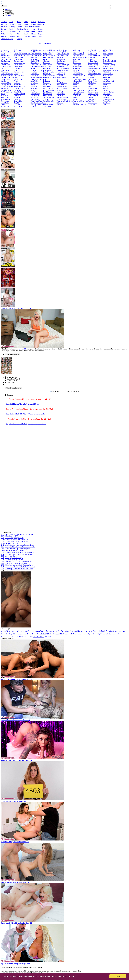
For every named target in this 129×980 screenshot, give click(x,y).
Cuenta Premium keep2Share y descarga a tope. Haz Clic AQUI (29, 409)
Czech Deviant (5, 65)
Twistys (75, 103)
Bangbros (34, 57)
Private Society (35, 94)
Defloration (46, 68)
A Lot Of (111, 631)
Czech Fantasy (18, 65)
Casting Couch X (19, 61)
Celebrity (12, 26)
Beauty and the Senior (80, 57)
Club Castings (61, 61)
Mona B (75, 631)
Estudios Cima (48, 70)
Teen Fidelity (18, 101)
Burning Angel (93, 59)
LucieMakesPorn (62, 83)
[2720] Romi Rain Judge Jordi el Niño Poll (14, 539)
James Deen (92, 79)
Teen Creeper (5, 101)
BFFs (104, 52)
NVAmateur (5, 88)
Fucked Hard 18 (108, 74)
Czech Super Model (37, 66)
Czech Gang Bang (36, 65)
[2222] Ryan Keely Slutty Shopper (12, 559)
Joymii (16, 81)
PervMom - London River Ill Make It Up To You (16, 308)
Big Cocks (12, 24)
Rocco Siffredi (93, 95)
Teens (40, 36)
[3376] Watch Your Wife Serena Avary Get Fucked (17, 534)
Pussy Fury (17, 95)
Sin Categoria (35, 99)
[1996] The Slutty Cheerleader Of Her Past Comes (17, 569)
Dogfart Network (108, 68)
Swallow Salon (61, 99)
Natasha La (111, 634)
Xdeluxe (33, 106)
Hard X (16, 77)
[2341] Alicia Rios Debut (9, 556)
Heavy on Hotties (36, 77)
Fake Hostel (76, 72)
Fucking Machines (7, 75)
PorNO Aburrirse (6, 92)
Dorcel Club (5, 70)
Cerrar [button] (118, 976)
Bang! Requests (78, 55)
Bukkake (4, 26)
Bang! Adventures (36, 54)
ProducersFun (47, 94)
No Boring (76, 88)
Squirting (27, 36)
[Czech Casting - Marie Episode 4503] (32, 799)
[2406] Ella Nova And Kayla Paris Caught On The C (18, 549)
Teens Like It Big (48, 101)
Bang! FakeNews (78, 54)
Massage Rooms (6, 85)
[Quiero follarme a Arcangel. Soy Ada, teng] (32, 718)
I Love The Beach (6, 79)
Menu (4, 6)
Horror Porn (76, 77)
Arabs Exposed (48, 52)
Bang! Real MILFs (49, 55)
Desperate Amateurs (63, 68)
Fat (39, 26)
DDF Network (77, 66)
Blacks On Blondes (7, 59)
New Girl (3, 631)
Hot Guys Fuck (107, 77)
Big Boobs (41, 22)
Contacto (8, 15)
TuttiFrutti (60, 103)
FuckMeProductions (94, 74)
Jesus (105, 634)
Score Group (5, 97)
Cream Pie (27, 26)
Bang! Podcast (5, 55)
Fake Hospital (61, 72)
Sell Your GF (35, 97)
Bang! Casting (47, 54)
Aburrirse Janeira (78, 634)
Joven (85, 634)
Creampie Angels (19, 63)
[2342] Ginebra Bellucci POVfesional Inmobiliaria (17, 554)
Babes (3, 54)
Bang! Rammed (36, 55)
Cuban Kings (35, 63)
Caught (11, 634)
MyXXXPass (77, 86)
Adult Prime (76, 50)
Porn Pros (34, 92)
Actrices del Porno (49, 50)
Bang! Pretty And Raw (21, 55)
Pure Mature (106, 94)
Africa (59, 633)
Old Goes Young (6, 90)
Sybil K (90, 631)
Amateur (4, 22)
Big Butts (4, 24)
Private (3, 94)
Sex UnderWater (48, 97)
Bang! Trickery (5, 57)
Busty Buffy (106, 59)
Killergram (46, 81)
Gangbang (20, 29)
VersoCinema (92, 103)
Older (3, 34)
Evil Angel (76, 70)
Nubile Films (92, 88)
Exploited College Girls (110, 70)
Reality (3, 36)
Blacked (105, 57)
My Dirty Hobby (62, 86)
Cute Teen (54, 631)
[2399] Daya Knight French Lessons (12, 550)
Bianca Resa (5, 634)
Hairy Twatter (107, 75)
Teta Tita (91, 101)
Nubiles (105, 88)
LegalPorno (34, 83)
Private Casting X (19, 94)
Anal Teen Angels (36, 52)
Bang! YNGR (18, 57)
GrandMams (60, 75)
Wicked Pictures (48, 105)
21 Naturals (4, 50)
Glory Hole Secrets (49, 75)
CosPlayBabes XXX (109, 61)
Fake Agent (4, 72)
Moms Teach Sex (19, 86)
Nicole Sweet (47, 636)
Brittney (50, 634)
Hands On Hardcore (7, 77)
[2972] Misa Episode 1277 (9, 536)
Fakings (16, 74)
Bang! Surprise (107, 55)
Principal (7, 9)
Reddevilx (60, 95)
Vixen (3, 105)
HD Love (91, 75)
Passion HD (60, 90)
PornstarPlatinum (93, 92)
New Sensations (62, 88)
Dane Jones (4, 68)
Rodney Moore (107, 95)
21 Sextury (17, 50)
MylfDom (106, 86)
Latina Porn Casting (109, 81)
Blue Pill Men (18, 59)
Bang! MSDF (92, 54)
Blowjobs (34, 24)
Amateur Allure (6, 52)
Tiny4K (16, 103)
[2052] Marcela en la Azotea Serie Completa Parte (17, 565)
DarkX (33, 68)
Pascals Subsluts (48, 90)
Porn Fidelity (18, 92)
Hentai (40, 29)
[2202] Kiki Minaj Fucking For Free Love (14, 563)
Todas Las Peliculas (44, 43)
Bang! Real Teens (62, 55)
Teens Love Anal (120, 631)
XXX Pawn (18, 106)
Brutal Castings (77, 59)
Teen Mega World (36, 101)
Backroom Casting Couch (22, 54)
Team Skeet (92, 99)
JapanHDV (106, 79)
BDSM (33, 22)
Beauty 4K (60, 57)
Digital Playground (94, 68)
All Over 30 (92, 50)
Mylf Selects (92, 634)
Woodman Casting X (79, 105)
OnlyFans (17, 90)
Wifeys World (61, 105)
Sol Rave (44, 633)
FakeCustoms (107, 72)
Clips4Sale (46, 61)
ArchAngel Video (62, 52)
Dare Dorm (17, 68)
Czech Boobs (77, 63)
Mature (40, 31)
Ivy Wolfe (62, 631)
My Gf (8, 631)
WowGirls (91, 105)
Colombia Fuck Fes (100, 631)
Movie (20, 631)
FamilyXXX (35, 74)
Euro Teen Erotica (62, 70)
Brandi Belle (35, 59)
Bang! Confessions (63, 54)
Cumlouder (60, 63)
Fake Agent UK (19, 72)
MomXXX (106, 85)
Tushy (45, 103)
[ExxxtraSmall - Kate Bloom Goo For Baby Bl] (32, 921)
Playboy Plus (92, 90)
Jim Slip (3, 81)
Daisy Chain (100, 634)
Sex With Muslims (62, 97)
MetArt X (34, 85)
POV (18, 34)
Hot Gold (91, 77)
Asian (19, 22)
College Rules (92, 61)
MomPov (91, 85)
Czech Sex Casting (109, 65)
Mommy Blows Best (7, 86)
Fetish (11, 29)
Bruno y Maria (61, 59)
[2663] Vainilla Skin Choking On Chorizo (14, 541)
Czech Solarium (6, 66)
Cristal (68, 631)
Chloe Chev (38, 636)
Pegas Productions (78, 90)
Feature (3, 29)
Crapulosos (4, 63)
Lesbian (26, 31)
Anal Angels (18, 52)
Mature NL (17, 85)
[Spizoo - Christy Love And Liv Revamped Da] (32, 677)
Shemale (12, 36)
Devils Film (76, 68)
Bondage (41, 24)
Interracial (12, 31)
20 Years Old (67, 634)
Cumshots (34, 26)
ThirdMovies (5, 103)
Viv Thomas (106, 103)
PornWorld (60, 92)
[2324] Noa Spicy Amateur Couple (12, 558)
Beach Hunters (48, 57)
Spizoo (45, 99)
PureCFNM (4, 95)
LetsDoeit (46, 83)
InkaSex (45, 79)
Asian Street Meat (94, 52)
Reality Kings (47, 95)
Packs (32, 90)
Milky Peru (60, 85)
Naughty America (19, 88)
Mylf (90, 86)
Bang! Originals (108, 54)
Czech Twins (47, 66)
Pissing (33, 34)
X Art (104, 105)
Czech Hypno (77, 65)
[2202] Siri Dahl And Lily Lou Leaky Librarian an (17, 561)
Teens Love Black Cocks (65, 101)
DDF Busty (60, 66)
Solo (18, 36)
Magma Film (107, 83)
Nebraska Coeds (36, 88)
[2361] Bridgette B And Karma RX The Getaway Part (18, 552)
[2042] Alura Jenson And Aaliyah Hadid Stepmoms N (18, 567)
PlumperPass (107, 90)
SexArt (75, 97)
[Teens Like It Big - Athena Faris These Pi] (32, 840)
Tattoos (33, 36)
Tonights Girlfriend (37, 103)
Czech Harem (47, 65)
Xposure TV (47, 106)
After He (18, 636)
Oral (10, 34)
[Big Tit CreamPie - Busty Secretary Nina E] (32, 962)
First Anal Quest (78, 74)
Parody (26, 34)
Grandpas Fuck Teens (79, 75)
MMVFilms (92, 83)
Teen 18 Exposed (108, 99)
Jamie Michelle (8, 636)
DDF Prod (91, 66)
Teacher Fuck (36, 634)
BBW (26, 22)
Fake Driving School (50, 72)
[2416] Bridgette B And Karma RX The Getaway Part (18, 547)
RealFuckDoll (35, 95)
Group (33, 29)
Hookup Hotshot (62, 77)
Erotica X (17, 70)
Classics (19, 26)
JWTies (59, 79)
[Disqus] (64, 453)
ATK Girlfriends (36, 50)
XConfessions (5, 106)
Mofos (75, 85)
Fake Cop (34, 72)
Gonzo (26, 29)
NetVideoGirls (48, 88)
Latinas (19, 31)
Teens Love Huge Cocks (80, 101)
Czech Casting (93, 63)
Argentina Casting (78, 52)
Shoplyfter (17, 99)
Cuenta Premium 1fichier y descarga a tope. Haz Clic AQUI (30, 399)
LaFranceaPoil (77, 81)
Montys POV (35, 86)
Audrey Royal (26, 634)
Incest (3, 31)
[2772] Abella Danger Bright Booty (12, 538)
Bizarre (19, 24)
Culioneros (46, 63)
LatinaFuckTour (6, 83)
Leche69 (17, 83)
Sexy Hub (106, 97)
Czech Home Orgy (63, 65)
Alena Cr (25, 631)
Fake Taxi (91, 72)
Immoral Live (18, 79)
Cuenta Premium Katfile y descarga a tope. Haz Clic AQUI (29, 419)
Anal (11, 22)
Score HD (17, 97)
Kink (58, 81)
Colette (75, 61)
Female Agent (61, 74)
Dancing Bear (107, 66)
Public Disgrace (93, 94)
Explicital (91, 70)
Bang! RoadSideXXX (95, 55)
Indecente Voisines (36, 79)
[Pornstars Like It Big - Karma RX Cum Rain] (32, 759)
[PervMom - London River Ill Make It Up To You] (32, 347)
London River (23, 349)
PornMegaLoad (48, 92)
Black (26, 24)
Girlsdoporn (34, 75)
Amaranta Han (27, 636)
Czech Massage (93, 65)
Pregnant (41, 34)
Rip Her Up (76, 95)
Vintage (19, 39)
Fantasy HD (47, 74)
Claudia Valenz (34, 631)
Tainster (75, 99)
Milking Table (47, 85)
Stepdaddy (17, 634)
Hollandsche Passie (49, 77)
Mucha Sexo (47, 86)
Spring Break (45, 631)
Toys (11, 39)
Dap (54, 634)
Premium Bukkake (108, 92)
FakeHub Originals (7, 74)
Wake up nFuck (36, 105)
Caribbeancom (5, 61)
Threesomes (5, 39)
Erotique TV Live (36, 70)
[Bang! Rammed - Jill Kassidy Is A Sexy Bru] (32, 880)
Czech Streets (18, 66)
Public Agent (77, 94)
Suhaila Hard (83, 631)
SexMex (91, 97)
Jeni (116, 634)
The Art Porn (107, 101)
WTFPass (17, 105)
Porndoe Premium (78, 92)
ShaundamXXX (6, 99)
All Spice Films (107, 50)
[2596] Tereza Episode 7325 (10, 543)
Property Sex (61, 94)
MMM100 (76, 83)
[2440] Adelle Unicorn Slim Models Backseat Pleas (17, 545)
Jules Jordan (34, 81)
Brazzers (46, 59)
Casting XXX (35, 61)
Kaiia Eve (14, 631)
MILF (33, 31)
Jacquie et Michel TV (79, 79)
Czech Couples (107, 63)
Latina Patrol (92, 81)
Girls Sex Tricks (19, 75)
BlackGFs (91, 57)
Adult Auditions (62, 50)
